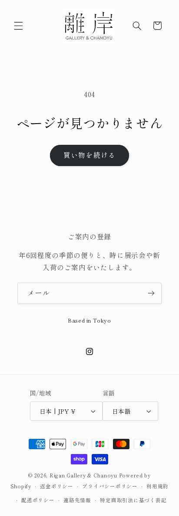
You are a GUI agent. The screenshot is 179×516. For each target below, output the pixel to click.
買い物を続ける (89, 155)
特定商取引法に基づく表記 (133, 499)
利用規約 (157, 486)
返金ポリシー (56, 486)
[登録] (151, 293)
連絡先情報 (77, 499)
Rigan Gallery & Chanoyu (83, 475)
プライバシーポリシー (109, 486)
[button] (18, 26)
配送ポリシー (37, 499)
